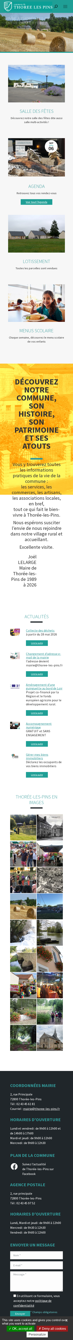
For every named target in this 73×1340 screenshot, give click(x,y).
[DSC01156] (50, 933)
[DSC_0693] (23, 959)
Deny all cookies (53, 1328)
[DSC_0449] (23, 933)
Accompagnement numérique (39, 725)
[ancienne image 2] (50, 827)
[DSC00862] (23, 1012)
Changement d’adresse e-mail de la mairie (43, 655)
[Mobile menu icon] (65, 6)
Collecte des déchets (40, 630)
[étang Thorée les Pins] (23, 827)
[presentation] (19, 168)
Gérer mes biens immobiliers (37, 756)
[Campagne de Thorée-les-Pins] (23, 906)
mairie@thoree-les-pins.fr (41, 1109)
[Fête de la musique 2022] (23, 854)
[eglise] (50, 1038)
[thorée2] (50, 1012)
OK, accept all (21, 1328)
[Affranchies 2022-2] (23, 880)
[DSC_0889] (23, 985)
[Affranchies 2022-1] (50, 906)
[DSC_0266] (50, 959)
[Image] (36, 83)
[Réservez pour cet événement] (36, 157)
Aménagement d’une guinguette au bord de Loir (44, 686)
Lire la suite (37, 643)
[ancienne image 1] (50, 880)
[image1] (23, 1038)
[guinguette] (50, 985)
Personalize (37, 1334)
